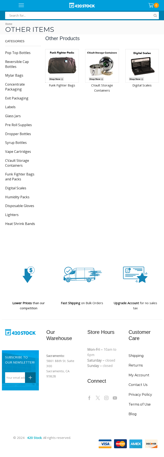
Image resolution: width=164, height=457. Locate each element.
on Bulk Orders (82, 303)
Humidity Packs (17, 197)
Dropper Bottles (18, 133)
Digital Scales (15, 188)
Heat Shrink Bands (20, 223)
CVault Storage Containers (17, 163)
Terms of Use (140, 404)
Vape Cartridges (18, 151)
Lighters (12, 214)
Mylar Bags (14, 75)
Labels (10, 107)
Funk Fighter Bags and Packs (19, 176)
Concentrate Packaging (15, 87)
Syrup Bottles (16, 142)
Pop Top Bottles (18, 52)
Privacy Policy (140, 395)
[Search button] (155, 15)
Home (8, 24)
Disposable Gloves (19, 205)
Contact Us (138, 385)
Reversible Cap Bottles (17, 64)
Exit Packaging (16, 98)
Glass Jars (13, 116)
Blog (133, 414)
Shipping (136, 356)
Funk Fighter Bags (62, 85)
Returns (136, 365)
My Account (139, 375)
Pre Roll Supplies (18, 125)
